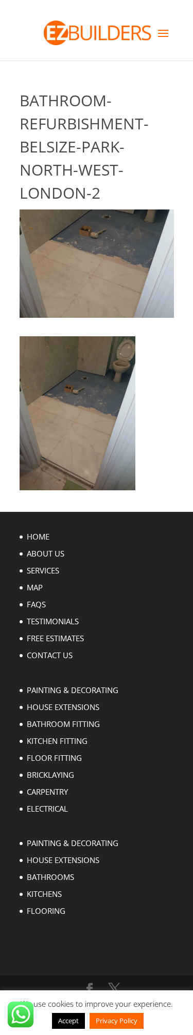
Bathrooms (50, 877)
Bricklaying (50, 775)
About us (45, 553)
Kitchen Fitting (57, 741)
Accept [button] (68, 1020)
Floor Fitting (54, 758)
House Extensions (63, 707)
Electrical (47, 808)
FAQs (36, 604)
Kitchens (44, 894)
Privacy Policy (116, 1020)
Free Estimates (55, 638)
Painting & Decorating (72, 690)
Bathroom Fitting (63, 724)
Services (43, 570)
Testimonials (53, 621)
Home (38, 536)
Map (35, 587)
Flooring (46, 911)
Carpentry (47, 792)
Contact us (50, 655)
